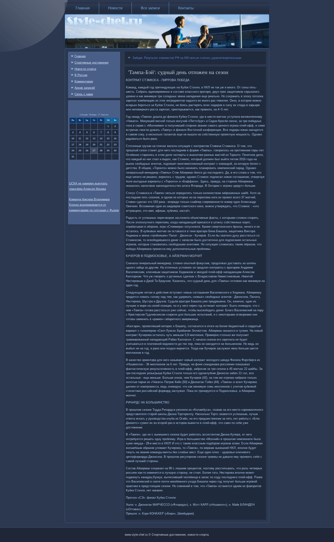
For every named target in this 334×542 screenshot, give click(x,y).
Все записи (150, 8)
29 (108, 150)
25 (80, 150)
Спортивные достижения (91, 62)
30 (115, 150)
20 (94, 144)
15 (108, 138)
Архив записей (85, 88)
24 (73, 150)
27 (94, 150)
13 (94, 138)
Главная (83, 8)
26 (87, 150)
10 (73, 138)
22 (108, 144)
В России (81, 75)
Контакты (186, 8)
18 (80, 144)
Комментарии (84, 81)
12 (87, 138)
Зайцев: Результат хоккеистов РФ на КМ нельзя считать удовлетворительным (186, 58)
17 (73, 144)
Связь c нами (84, 94)
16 (115, 138)
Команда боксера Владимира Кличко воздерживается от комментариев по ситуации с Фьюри (94, 205)
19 (87, 144)
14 (101, 138)
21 (101, 144)
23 (115, 144)
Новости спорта (85, 69)
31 (73, 156)
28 (101, 150)
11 (80, 138)
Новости (115, 8)
